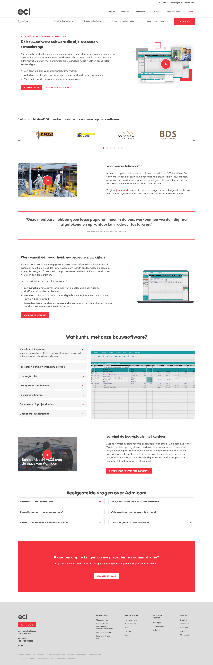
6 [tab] (122, 148)
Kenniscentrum (131, 620)
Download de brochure (35, 315)
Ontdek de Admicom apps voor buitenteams (129, 471)
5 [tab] (118, 148)
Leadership (184, 624)
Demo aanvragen (31, 87)
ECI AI (190, 11)
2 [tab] (107, 148)
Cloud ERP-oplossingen (171, 2)
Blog (127, 627)
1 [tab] (104, 148)
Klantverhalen (130, 624)
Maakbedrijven (102, 620)
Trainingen (156, 622)
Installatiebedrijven (103, 632)
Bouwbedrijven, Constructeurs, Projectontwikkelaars (104, 626)
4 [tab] (115, 148)
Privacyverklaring (24, 654)
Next (194, 132)
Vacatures (184, 627)
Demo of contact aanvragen (123, 21)
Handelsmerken (95, 654)
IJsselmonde (122, 190)
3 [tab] (111, 148)
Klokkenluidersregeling (77, 654)
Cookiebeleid (39, 654)
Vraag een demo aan (106, 576)
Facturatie (156, 630)
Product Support (159, 626)
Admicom (24, 21)
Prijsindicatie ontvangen (57, 87)
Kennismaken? (27, 624)
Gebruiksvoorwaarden (56, 654)
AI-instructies (185, 635)
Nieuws (128, 631)
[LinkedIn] (19, 646)
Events (127, 635)
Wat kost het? (184, 21)
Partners (183, 631)
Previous (19, 132)
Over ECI (183, 620)
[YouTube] (22, 646)
